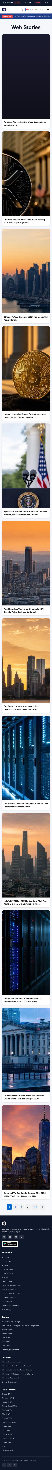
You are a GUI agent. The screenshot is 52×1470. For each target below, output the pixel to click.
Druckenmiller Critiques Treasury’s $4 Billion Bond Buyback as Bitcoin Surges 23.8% (24, 1097)
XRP (3, 1446)
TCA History (6, 1309)
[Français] (32, 9)
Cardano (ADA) (7, 1450)
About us (5, 1257)
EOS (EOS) (6, 1414)
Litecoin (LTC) (7, 1402)
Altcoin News (7, 1334)
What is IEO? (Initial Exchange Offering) (17, 1370)
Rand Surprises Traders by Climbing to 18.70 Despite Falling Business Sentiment (24, 610)
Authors (5, 1265)
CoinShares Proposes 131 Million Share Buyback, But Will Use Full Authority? (22, 707)
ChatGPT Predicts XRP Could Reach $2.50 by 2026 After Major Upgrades (24, 221)
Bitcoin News (7, 1330)
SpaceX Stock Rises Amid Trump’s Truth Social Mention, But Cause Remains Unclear (25, 513)
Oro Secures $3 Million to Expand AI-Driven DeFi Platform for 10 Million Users (26, 805)
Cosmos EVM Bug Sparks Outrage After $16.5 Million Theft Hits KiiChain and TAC (25, 1194)
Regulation (6, 1346)
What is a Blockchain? (10, 1378)
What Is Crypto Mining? (11, 1322)
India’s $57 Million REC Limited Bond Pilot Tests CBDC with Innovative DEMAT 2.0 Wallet (26, 902)
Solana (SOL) (7, 1442)
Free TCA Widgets (9, 1289)
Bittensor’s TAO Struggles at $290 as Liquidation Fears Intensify (26, 318)
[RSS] (21, 1237)
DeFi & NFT (6, 1338)
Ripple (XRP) (7, 1410)
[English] (27, 9)
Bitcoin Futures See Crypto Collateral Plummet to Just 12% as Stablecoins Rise (25, 415)
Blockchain (6, 1342)
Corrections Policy (9, 1297)
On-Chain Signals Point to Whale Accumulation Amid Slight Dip (25, 16)
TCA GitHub (6, 1277)
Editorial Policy (7, 1269)
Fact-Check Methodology (11, 1285)
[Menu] (47, 9)
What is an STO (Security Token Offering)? (18, 1374)
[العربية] (36, 9)
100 (35, 1207)
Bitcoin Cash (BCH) (9, 1406)
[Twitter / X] (4, 1237)
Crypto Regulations (9, 1382)
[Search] (21, 9)
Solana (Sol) (6, 1426)
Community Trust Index (11, 1293)
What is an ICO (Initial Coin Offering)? (16, 1366)
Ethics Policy (7, 1301)
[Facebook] (10, 1237)
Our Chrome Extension (10, 1305)
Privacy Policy (7, 1273)
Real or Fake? (7, 1281)
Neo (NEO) (6, 1430)
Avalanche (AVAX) (9, 1422)
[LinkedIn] (16, 1237)
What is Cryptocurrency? (11, 1362)
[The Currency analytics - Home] (4, 9)
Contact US (6, 1261)
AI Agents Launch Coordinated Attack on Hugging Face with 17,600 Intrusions (22, 1000)
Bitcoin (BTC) (7, 1394)
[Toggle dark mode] (41, 9)
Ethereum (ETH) (8, 1398)
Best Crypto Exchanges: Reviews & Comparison (20, 1326)
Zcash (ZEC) (7, 1418)
